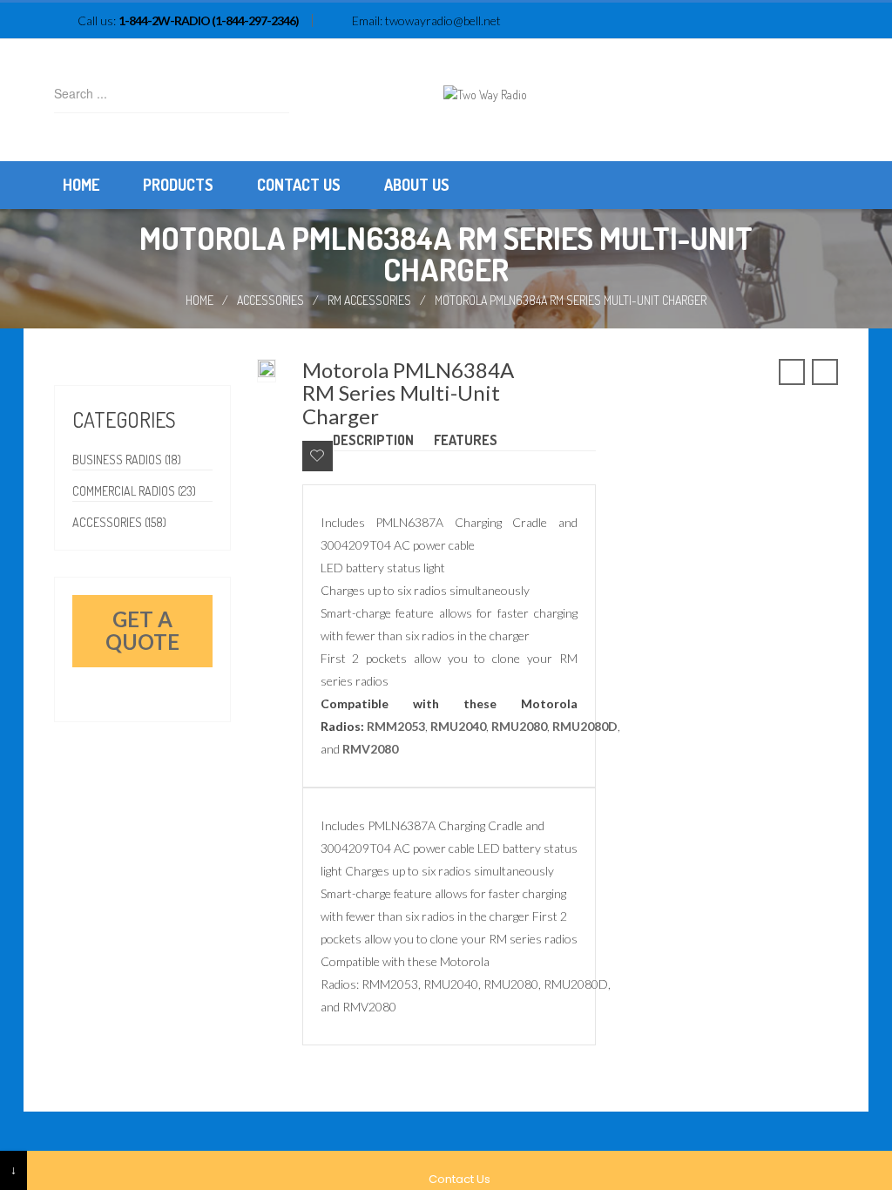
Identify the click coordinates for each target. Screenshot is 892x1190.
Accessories (270, 300)
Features (465, 440)
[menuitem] (81, 185)
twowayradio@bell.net (443, 20)
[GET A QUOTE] (81, 676)
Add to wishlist (317, 456)
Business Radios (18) (126, 459)
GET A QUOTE (142, 630)
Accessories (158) (119, 522)
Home (199, 300)
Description (373, 440)
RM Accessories (369, 300)
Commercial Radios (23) (134, 490)
